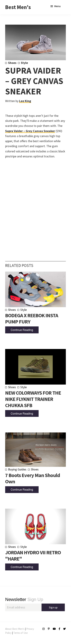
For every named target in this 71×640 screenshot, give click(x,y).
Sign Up (24, 599)
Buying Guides (17, 469)
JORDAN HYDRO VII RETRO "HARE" (33, 555)
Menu (57, 6)
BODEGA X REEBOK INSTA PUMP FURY (31, 318)
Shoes (12, 63)
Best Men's (18, 7)
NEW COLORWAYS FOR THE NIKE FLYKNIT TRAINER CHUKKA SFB (33, 399)
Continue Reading (22, 330)
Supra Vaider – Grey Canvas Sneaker (30, 131)
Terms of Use (20, 632)
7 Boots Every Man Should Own (32, 478)
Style (24, 63)
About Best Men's (14, 628)
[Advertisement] (35, 204)
